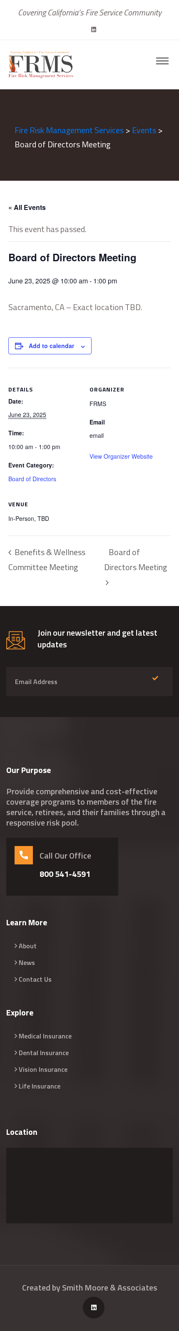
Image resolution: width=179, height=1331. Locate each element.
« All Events (27, 207)
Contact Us (35, 979)
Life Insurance (39, 1086)
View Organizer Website (121, 456)
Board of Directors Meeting (135, 559)
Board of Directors (32, 479)
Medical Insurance (45, 1036)
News (27, 962)
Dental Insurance (44, 1053)
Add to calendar (51, 345)
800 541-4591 (65, 874)
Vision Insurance (43, 1069)
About (28, 946)
